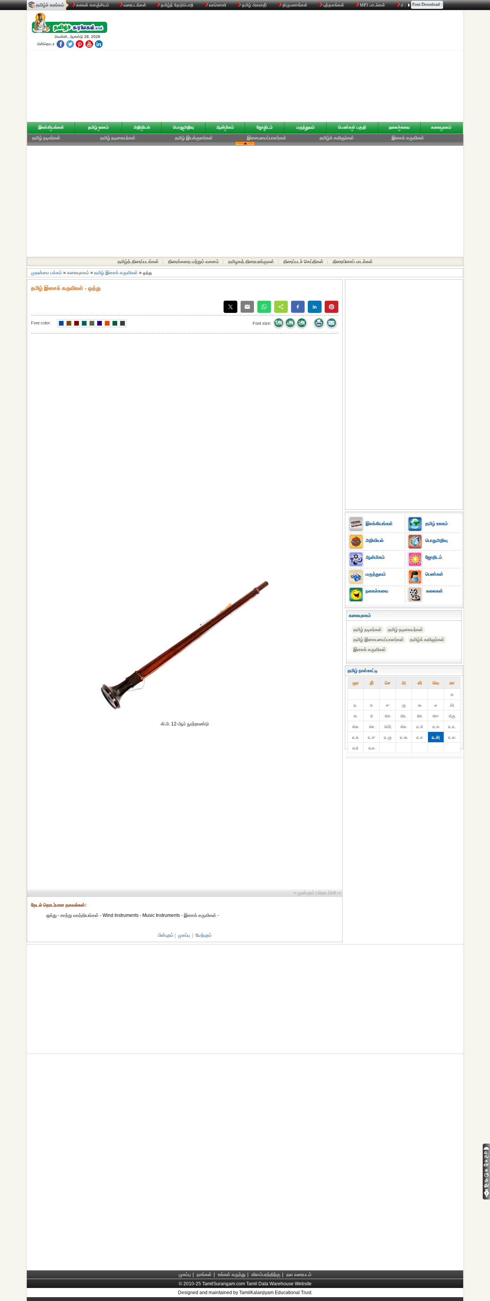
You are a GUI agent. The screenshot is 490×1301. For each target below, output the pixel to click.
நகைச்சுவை (399, 127)
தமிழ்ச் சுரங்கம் (50, 5)
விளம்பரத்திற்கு (266, 1274)
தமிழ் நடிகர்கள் (46, 138)
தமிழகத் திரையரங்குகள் (251, 261)
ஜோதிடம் (264, 127)
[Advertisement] (318, 67)
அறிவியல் (142, 127)
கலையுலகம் (441, 127)
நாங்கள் (204, 1274)
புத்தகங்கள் (333, 5)
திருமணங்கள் (295, 5)
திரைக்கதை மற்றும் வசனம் (193, 261)
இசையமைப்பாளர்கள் (266, 138)
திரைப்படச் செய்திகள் (303, 261)
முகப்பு (184, 935)
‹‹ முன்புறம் (304, 892)
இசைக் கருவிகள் (408, 138)
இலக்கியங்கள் (51, 127)
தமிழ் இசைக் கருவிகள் (116, 272)
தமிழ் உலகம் (98, 127)
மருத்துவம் (305, 127)
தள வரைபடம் (299, 1274)
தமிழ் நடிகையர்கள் (118, 138)
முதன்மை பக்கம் (46, 272)
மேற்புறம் (204, 935)
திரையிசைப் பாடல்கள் (353, 261)
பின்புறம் (165, 935)
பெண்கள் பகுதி (352, 127)
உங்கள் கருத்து (231, 1274)
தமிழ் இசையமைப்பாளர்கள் (378, 639)
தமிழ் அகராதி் (254, 5)
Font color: (41, 323)
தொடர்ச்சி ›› (329, 892)
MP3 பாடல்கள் (372, 5)
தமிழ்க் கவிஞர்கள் (337, 138)
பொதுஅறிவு (183, 127)
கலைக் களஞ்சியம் (92, 5)
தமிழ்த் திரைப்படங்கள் (138, 261)
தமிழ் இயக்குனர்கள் (194, 138)
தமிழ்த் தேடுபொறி (177, 5)
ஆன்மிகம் (225, 127)
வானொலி (217, 5)
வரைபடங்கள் (134, 5)
